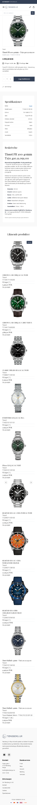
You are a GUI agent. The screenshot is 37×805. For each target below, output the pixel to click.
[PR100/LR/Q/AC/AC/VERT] (18, 447)
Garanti (22, 769)
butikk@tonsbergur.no (8, 770)
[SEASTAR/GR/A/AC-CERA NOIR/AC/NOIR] (18, 495)
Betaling (22, 772)
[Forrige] (6, 482)
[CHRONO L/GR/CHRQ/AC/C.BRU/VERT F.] (18, 304)
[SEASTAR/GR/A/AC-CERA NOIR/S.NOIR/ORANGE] (18, 542)
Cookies (4, 790)
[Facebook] (4, 755)
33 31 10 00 (5, 773)
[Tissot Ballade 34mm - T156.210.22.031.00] (18, 690)
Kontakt (4, 785)
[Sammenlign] (30, 7)
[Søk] (33, 13)
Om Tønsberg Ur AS (7, 782)
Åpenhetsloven (6, 793)
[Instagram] (9, 755)
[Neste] (31, 482)
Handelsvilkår (6, 788)
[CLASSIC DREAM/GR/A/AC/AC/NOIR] (18, 352)
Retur (21, 766)
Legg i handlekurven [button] (24, 79)
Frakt (21, 763)
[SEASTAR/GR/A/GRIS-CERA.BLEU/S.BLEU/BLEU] (18, 592)
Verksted (22, 774)
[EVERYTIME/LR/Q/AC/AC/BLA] (18, 400)
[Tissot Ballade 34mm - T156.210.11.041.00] (18, 642)
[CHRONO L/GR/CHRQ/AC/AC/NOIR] (18, 257)
